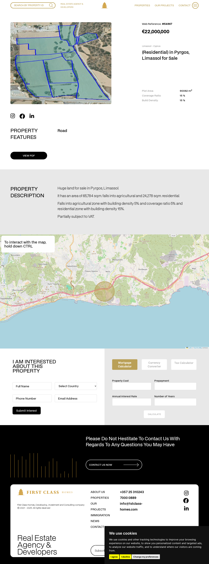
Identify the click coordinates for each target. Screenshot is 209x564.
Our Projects (164, 5)
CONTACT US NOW (100, 464)
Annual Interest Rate (124, 396)
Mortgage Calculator (125, 364)
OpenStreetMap (198, 348)
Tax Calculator (183, 363)
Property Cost (120, 380)
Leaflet (190, 348)
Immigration (100, 515)
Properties (142, 5)
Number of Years (164, 396)
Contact (184, 5)
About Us (98, 492)
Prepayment (161, 380)
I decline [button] (125, 556)
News (95, 521)
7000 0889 (128, 498)
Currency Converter (154, 364)
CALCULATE (154, 414)
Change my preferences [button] (145, 556)
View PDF (29, 155)
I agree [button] (114, 556)
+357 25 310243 (132, 492)
